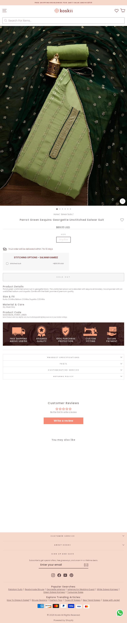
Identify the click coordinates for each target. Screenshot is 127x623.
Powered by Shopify (63, 620)
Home (56, 214)
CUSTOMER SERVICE (63, 536)
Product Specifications (63, 357)
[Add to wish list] (116, 11)
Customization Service (63, 370)
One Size (63, 239)
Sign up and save (62, 554)
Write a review (63, 421)
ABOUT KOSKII (62, 545)
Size (63, 234)
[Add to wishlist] (122, 219)
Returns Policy (63, 376)
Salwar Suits (67, 214)
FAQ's (63, 364)
